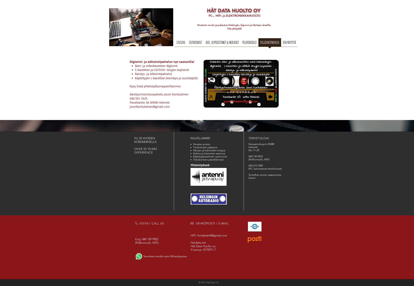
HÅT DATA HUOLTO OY (234, 10)
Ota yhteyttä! (234, 28)
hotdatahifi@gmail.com (212, 235)
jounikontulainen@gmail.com (150, 107)
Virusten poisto (201, 144)
